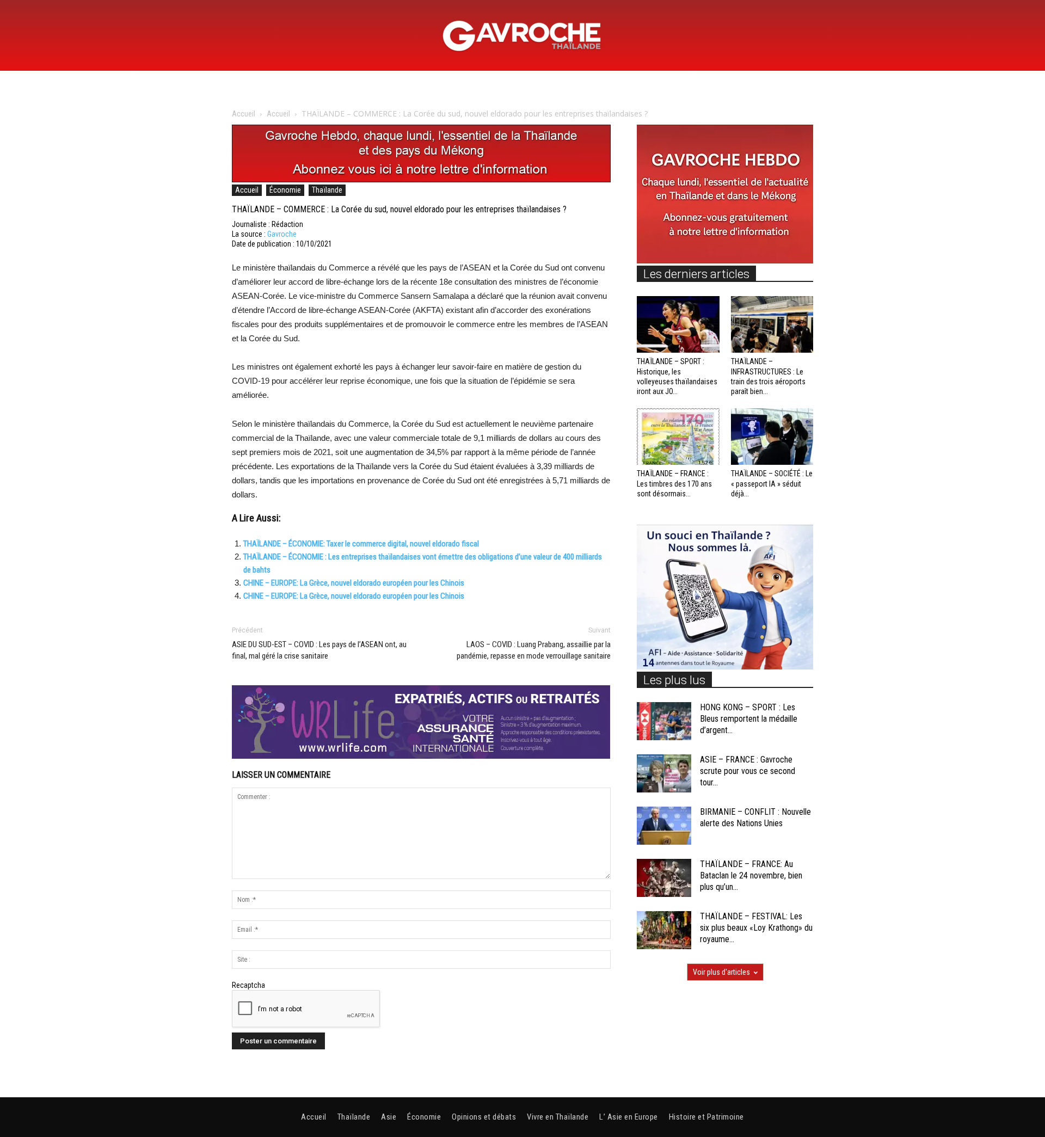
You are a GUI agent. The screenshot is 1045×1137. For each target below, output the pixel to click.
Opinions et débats (484, 1117)
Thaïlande (327, 190)
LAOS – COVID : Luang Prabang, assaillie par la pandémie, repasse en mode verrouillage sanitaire (534, 650)
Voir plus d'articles (721, 972)
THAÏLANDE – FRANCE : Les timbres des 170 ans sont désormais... (674, 483)
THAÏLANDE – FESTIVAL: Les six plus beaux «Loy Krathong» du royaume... (756, 927)
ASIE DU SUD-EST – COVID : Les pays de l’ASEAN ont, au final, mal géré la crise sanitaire (319, 650)
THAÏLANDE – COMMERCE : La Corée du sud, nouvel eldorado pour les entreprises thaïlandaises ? (399, 209)
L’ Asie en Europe (628, 1117)
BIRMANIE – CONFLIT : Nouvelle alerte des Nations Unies (755, 817)
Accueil (243, 113)
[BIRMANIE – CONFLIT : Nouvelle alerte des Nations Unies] (664, 826)
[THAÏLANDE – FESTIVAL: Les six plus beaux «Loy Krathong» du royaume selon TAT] (664, 930)
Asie (388, 1117)
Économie (285, 190)
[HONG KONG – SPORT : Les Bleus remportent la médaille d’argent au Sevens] (664, 721)
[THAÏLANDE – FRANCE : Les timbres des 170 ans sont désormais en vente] (678, 436)
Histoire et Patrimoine (706, 1117)
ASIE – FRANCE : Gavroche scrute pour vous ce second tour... (747, 771)
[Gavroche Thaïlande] (522, 36)
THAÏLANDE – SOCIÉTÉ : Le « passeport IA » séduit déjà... (772, 483)
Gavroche (282, 234)
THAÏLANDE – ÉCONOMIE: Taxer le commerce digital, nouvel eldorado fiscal (361, 544)
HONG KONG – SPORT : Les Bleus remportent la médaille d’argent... (748, 718)
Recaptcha (248, 985)
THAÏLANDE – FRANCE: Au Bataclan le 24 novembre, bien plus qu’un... (751, 875)
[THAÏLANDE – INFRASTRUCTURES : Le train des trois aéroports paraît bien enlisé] (772, 324)
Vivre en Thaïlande (557, 1117)
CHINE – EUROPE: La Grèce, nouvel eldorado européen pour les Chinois (353, 583)
